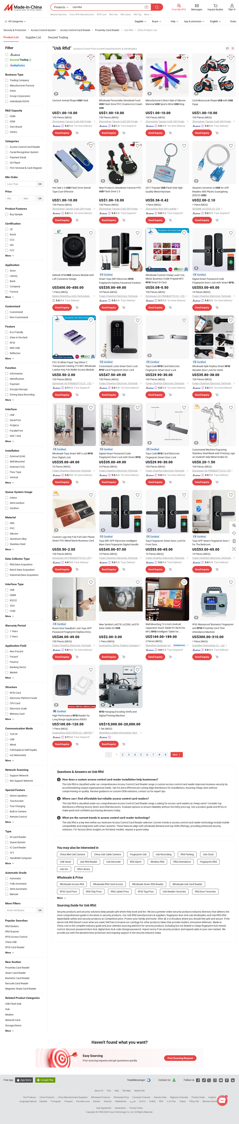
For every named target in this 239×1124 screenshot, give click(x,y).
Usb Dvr (64, 869)
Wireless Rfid (157, 861)
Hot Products (29, 1097)
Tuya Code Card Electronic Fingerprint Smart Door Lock (163, 368)
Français (68, 1101)
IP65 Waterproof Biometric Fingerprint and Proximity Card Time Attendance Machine (213, 628)
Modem (9, 1014)
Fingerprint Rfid (208, 861)
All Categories (15, 21)
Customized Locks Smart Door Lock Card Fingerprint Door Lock (118, 367)
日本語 (152, 1101)
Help (173, 21)
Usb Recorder (113, 861)
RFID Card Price (68, 891)
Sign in (232, 9)
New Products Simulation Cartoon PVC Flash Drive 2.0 (120, 189)
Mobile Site (139, 1090)
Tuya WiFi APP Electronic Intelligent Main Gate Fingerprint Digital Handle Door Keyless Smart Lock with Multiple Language (119, 542)
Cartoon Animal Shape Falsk (70, 100)
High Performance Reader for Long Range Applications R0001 (71, 717)
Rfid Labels (126, 14)
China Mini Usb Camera (72, 854)
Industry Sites (160, 1097)
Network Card (12, 1020)
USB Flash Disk (13, 1003)
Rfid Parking (187, 854)
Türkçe (182, 1101)
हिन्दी (161, 1101)
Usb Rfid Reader (88, 861)
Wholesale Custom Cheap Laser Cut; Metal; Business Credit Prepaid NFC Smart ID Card (165, 278)
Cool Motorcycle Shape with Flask (212, 102)
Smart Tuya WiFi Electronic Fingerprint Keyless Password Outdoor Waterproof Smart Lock (120, 281)
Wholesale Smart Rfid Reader (147, 884)
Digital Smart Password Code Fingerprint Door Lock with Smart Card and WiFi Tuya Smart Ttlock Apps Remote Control (213, 281)
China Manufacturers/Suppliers (72, 1097)
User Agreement (103, 1107)
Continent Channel (141, 1097)
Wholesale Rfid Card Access (108, 884)
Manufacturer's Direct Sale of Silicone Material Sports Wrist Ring (165, 102)
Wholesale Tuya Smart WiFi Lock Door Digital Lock (72, 455)
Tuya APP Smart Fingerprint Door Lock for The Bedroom (213, 542)
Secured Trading (58, 37)
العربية (133, 1101)
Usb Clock (208, 854)
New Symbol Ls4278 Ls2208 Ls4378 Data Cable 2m (119, 626)
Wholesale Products (100, 1097)
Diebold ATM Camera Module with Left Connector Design (73, 276)
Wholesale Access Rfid (72, 884)
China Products (47, 1097)
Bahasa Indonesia (211, 1101)
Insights (212, 1097)
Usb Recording (163, 854)
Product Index (198, 1097)
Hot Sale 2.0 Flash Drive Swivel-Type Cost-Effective (71, 189)
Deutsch (108, 1101)
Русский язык (82, 1101)
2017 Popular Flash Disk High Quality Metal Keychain (164, 189)
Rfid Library (83, 869)
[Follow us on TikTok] (204, 1080)
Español (43, 1101)
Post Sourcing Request (180, 1058)
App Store (24, 1080)
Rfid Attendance (182, 861)
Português (56, 1101)
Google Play (45, 1080)
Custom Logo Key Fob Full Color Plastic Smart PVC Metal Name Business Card (73, 538)
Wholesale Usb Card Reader (187, 884)
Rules (233, 21)
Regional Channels (179, 1097)
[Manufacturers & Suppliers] (22, 7)
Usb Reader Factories (174, 891)
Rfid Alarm (135, 861)
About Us (98, 1090)
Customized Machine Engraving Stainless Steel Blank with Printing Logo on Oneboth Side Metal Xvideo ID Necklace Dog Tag (213, 453)
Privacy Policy (136, 1107)
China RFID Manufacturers (81, 14)
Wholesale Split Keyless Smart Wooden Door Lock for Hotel (211, 368)
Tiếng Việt (194, 1101)
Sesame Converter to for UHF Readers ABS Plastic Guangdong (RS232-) (210, 191)
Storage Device (13, 1025)
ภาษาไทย (171, 1101)
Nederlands (120, 1101)
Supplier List (33, 37)
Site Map (126, 1090)
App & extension (193, 21)
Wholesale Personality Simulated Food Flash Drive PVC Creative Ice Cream (120, 104)
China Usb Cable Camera (107, 854)
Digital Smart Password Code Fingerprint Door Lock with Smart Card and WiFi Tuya (120, 455)
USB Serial (65, 861)
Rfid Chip (113, 14)
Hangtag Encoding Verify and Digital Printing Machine (118, 713)
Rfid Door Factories (205, 891)
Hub (7, 1009)
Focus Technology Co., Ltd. (122, 1112)
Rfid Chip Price (94, 891)
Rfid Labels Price (120, 891)
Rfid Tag (137, 14)
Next (175, 754)
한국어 (142, 1101)
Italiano (96, 1101)
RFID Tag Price (146, 891)
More (60, 897)
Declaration (120, 1107)
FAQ (109, 1090)
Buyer (155, 21)
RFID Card (101, 14)
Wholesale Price (121, 1097)
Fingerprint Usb (138, 854)
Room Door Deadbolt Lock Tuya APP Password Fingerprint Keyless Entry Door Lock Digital (72, 630)
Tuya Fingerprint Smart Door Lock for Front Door (166, 542)
